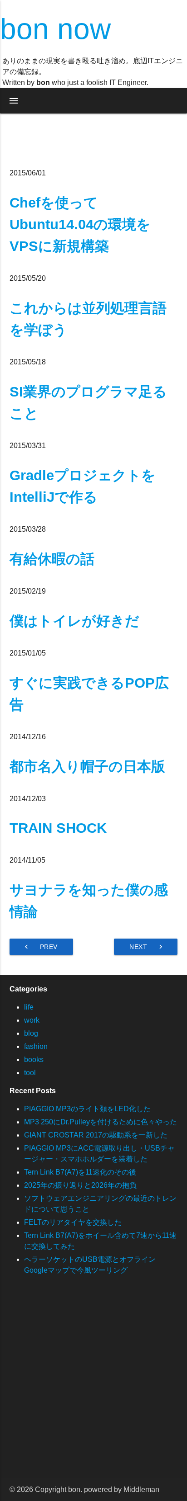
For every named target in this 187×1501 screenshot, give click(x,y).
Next (147, 947)
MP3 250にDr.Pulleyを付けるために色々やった (100, 1122)
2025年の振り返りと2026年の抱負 (80, 1185)
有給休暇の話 (52, 559)
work (31, 1020)
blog (31, 1033)
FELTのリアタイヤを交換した (73, 1222)
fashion (36, 1046)
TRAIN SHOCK (58, 828)
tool (30, 1072)
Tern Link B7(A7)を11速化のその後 (80, 1172)
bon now (55, 29)
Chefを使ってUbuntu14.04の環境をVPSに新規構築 (80, 224)
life (29, 1007)
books (34, 1059)
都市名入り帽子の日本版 (87, 766)
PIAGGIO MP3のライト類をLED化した (87, 1109)
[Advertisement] (93, 1385)
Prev (40, 947)
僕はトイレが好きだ (74, 621)
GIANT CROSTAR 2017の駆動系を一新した (95, 1135)
